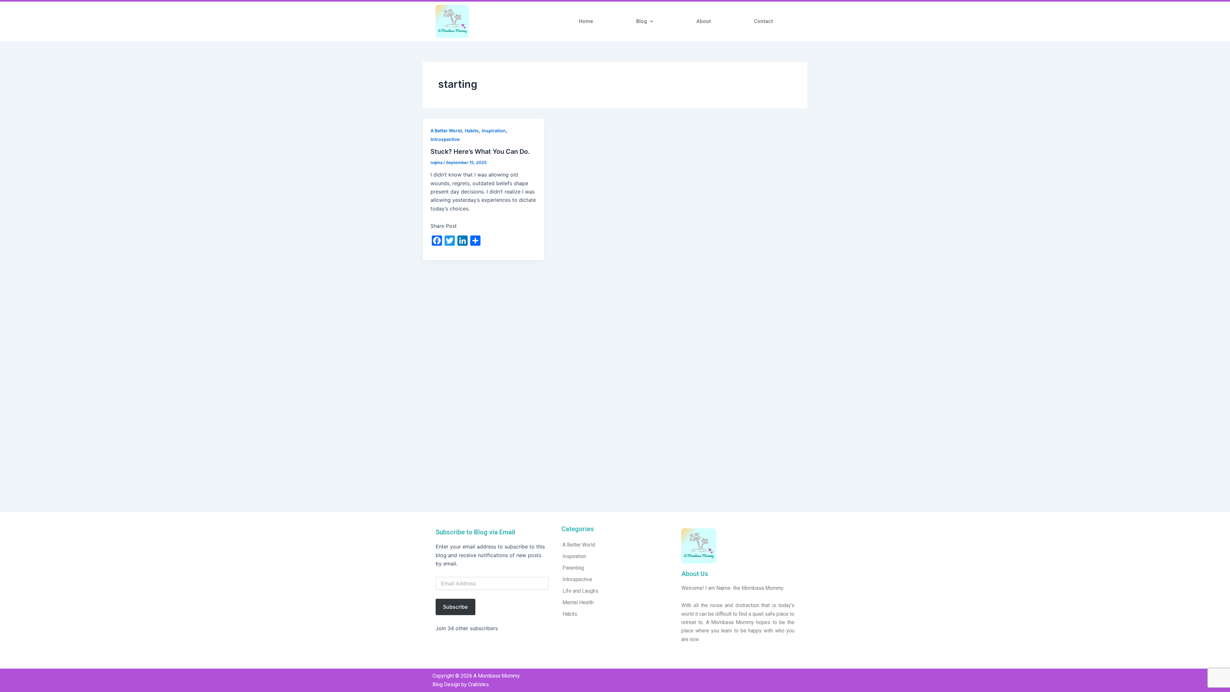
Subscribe (455, 607)
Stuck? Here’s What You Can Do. (480, 151)
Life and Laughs (580, 591)
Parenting (573, 568)
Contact (763, 21)
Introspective (445, 139)
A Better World (446, 130)
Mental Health (578, 602)
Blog (641, 21)
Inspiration (494, 130)
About (703, 21)
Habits (472, 130)
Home (586, 21)
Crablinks (478, 684)
